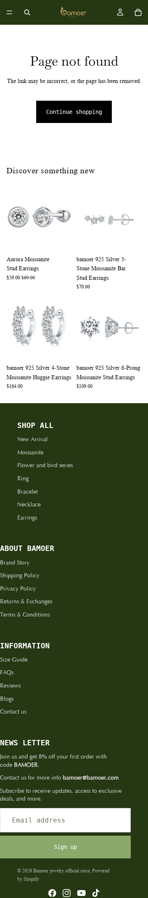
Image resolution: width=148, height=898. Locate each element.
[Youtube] (81, 893)
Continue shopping (74, 112)
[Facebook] (52, 893)
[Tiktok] (96, 893)
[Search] (27, 12)
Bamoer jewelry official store (61, 870)
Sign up (65, 847)
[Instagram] (67, 893)
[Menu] (9, 12)
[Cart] (138, 12)
